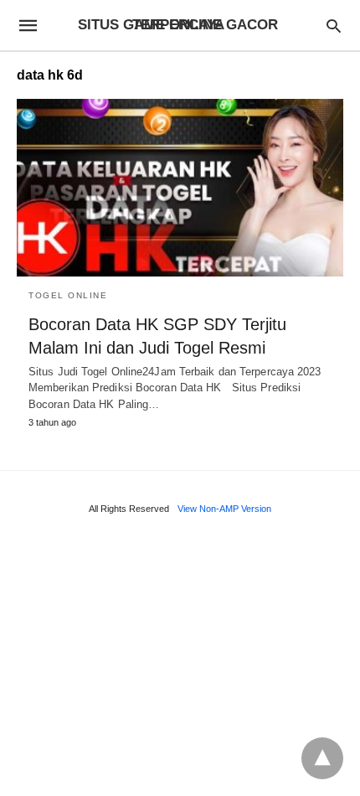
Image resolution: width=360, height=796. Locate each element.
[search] (333, 25)
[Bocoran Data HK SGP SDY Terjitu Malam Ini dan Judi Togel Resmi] (180, 188)
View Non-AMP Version (224, 509)
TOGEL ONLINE (67, 295)
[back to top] (322, 758)
